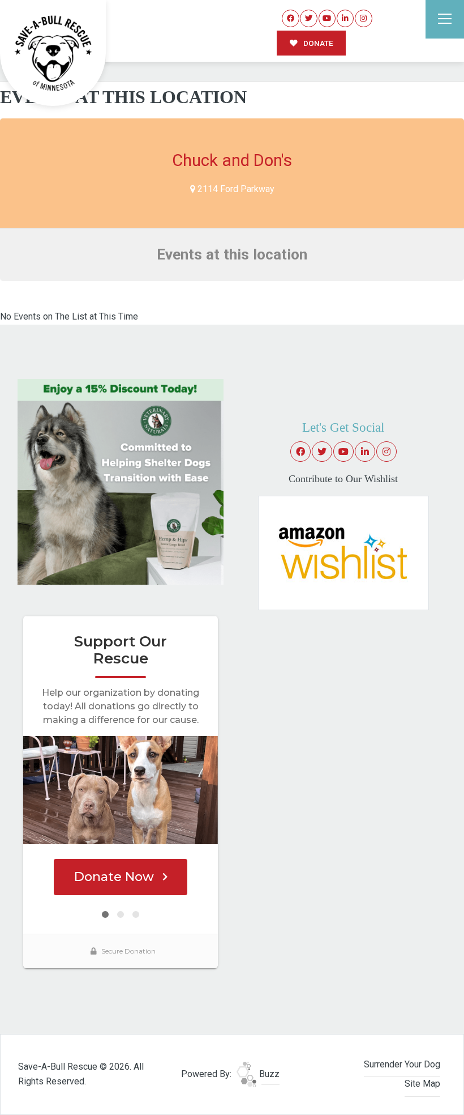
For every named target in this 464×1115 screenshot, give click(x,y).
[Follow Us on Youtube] (327, 18)
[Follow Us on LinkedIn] (345, 18)
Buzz (268, 1074)
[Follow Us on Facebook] (290, 18)
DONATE (317, 43)
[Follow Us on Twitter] (308, 18)
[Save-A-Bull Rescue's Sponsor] (121, 481)
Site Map (422, 1083)
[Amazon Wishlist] (343, 552)
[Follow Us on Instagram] (363, 18)
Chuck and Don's (232, 160)
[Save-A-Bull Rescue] (53, 53)
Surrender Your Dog (402, 1064)
